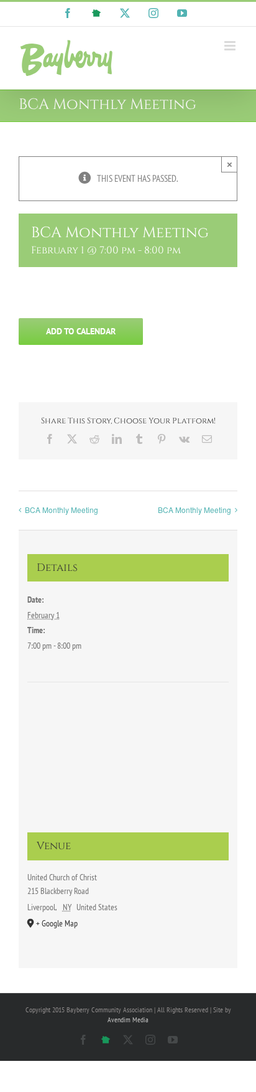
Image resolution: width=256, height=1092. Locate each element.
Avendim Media (128, 1019)
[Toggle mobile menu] (230, 45)
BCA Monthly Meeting (61, 509)
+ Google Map (57, 923)
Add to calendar (81, 331)
